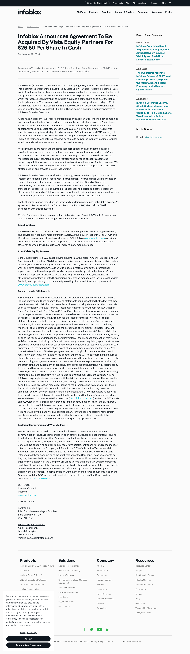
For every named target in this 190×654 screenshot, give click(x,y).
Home (20, 27)
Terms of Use (37, 622)
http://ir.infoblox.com (40, 478)
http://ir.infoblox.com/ (81, 398)
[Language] (163, 5)
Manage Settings (28, 633)
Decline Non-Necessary (28, 645)
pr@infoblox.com (27, 495)
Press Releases (33, 27)
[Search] (170, 5)
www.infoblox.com (95, 238)
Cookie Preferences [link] (132, 641)
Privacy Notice (17, 619)
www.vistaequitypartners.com (34, 284)
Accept (28, 639)
